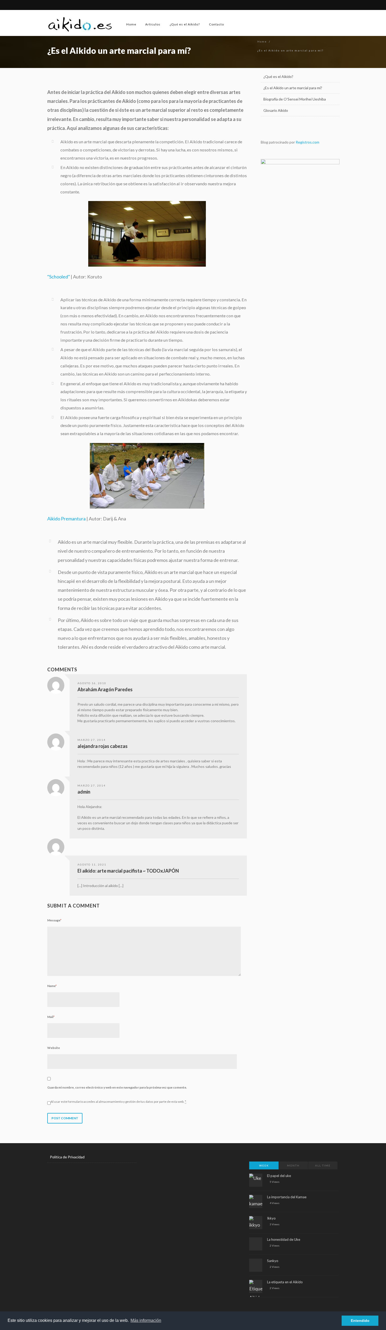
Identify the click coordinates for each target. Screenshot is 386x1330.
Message (54, 920)
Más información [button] (146, 1320)
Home (131, 24)
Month (293, 1165)
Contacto (216, 24)
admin (83, 792)
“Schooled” (58, 276)
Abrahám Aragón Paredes (105, 689)
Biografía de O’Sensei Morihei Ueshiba (294, 99)
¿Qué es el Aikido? (185, 24)
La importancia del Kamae (286, 1197)
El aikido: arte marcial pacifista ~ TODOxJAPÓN (128, 871)
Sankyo (272, 1261)
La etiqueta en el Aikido (285, 1282)
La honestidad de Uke (283, 1239)
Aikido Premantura (66, 518)
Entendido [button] (360, 1320)
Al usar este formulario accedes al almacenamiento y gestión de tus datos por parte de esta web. (118, 1102)
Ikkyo (271, 1218)
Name (52, 986)
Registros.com (307, 142)
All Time (323, 1165)
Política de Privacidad (67, 1157)
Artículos (152, 24)
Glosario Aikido (275, 110)
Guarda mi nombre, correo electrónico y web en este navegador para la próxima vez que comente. (117, 1087)
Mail (51, 1017)
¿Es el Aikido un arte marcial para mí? (292, 88)
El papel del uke (279, 1176)
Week (264, 1165)
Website (53, 1048)
